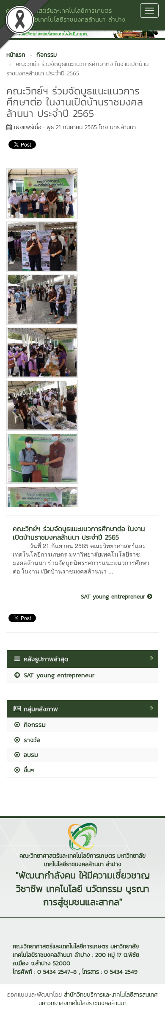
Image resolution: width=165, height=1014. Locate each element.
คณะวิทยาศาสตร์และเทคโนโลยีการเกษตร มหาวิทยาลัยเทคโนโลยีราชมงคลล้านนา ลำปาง (65, 15)
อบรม (29, 754)
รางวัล (31, 740)
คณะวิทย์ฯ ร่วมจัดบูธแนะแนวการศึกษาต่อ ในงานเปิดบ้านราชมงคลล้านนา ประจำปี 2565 (79, 533)
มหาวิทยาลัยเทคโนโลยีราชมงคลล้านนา (82, 1003)
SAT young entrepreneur (114, 597)
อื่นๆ (28, 770)
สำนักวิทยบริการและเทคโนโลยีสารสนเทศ (111, 994)
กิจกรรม (33, 724)
